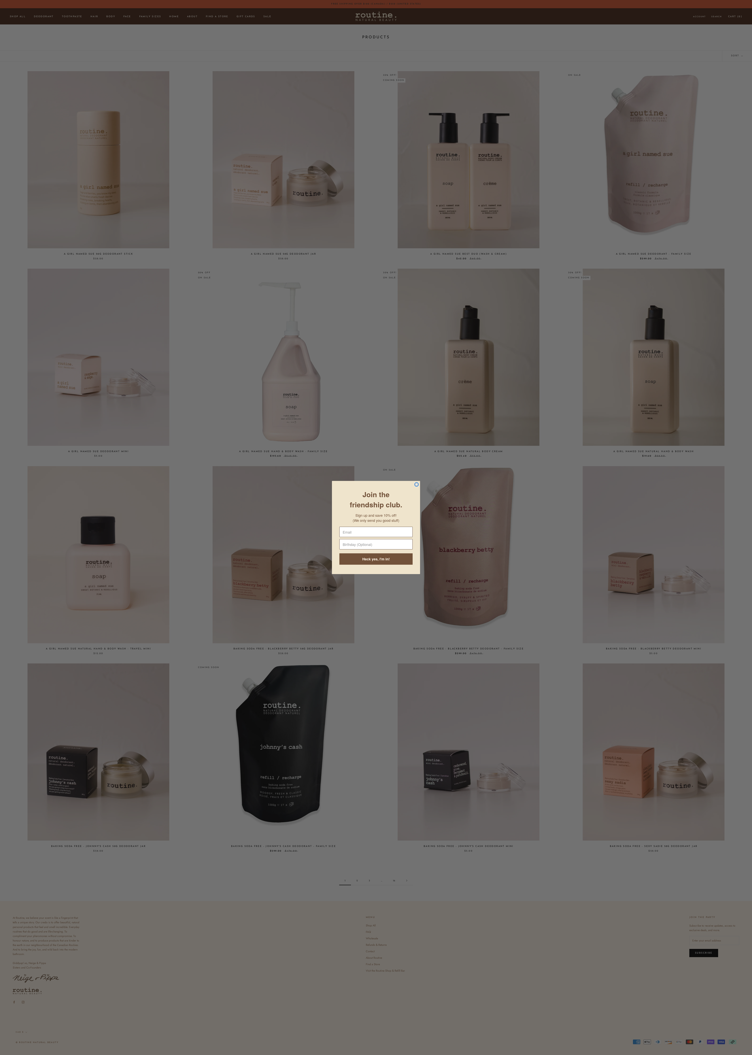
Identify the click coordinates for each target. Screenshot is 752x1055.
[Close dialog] (416, 484)
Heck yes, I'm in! (376, 559)
